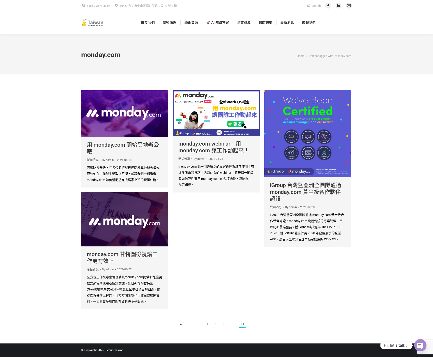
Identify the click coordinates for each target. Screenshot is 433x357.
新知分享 (93, 160)
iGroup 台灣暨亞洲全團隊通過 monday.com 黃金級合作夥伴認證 (305, 192)
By (108, 160)
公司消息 (276, 207)
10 (233, 324)
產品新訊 (93, 269)
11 (242, 324)
